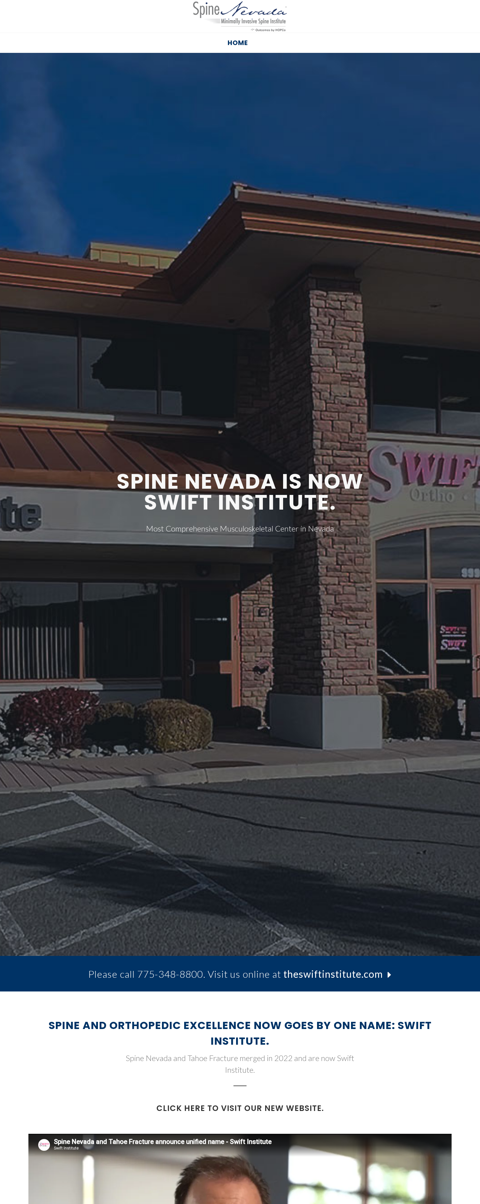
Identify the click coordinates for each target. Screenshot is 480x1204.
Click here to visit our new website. (240, 1108)
